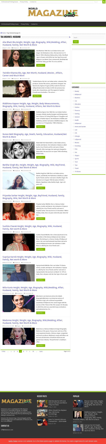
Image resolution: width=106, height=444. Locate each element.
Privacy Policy (24, 2)
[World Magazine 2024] (53, 12)
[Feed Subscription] (69, 37)
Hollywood (19, 293)
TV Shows (78, 171)
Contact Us (33, 2)
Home (4, 33)
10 (33, 351)
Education (78, 104)
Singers (19, 326)
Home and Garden (80, 126)
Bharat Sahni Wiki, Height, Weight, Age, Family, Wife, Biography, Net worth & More (93, 404)
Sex (76, 152)
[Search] (103, 1)
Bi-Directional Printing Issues (10, 2)
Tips (76, 165)
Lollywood (78, 139)
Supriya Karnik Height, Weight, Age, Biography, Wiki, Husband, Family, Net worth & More (94, 428)
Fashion (77, 107)
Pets (76, 149)
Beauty (77, 91)
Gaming (77, 113)
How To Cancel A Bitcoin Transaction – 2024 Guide (57, 420)
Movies (77, 142)
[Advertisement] (88, 67)
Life (76, 133)
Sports (77, 158)
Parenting (78, 146)
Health (77, 120)
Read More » (40, 65)
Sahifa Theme (12, 441)
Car (76, 101)
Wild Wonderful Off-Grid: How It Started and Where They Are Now (57, 403)
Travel (76, 168)
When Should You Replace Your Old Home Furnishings (57, 412)
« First (3, 351)
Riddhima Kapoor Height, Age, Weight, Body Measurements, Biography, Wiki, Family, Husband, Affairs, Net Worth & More (87, 415)
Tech (76, 162)
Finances (77, 110)
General (77, 117)
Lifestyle (77, 136)
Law (76, 130)
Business (77, 97)
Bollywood (16, 48)
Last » (41, 351)
